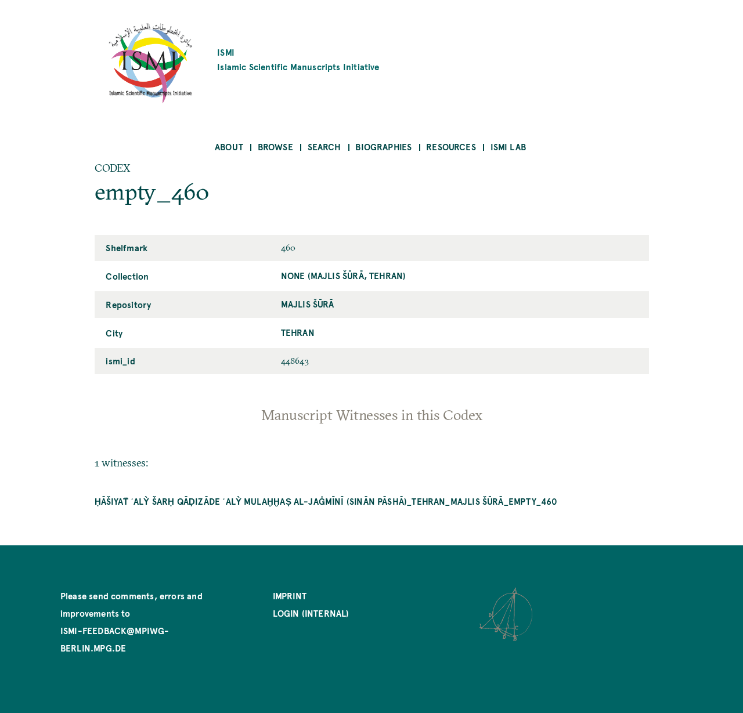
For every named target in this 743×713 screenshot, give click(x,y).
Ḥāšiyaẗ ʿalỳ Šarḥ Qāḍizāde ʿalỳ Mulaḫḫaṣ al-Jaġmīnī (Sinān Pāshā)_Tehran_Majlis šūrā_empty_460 (326, 501)
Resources (451, 146)
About (229, 146)
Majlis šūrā (307, 304)
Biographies (383, 146)
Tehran (298, 332)
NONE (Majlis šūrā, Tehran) (343, 275)
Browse (275, 146)
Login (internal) (311, 613)
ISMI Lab (508, 146)
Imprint (289, 595)
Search (324, 146)
